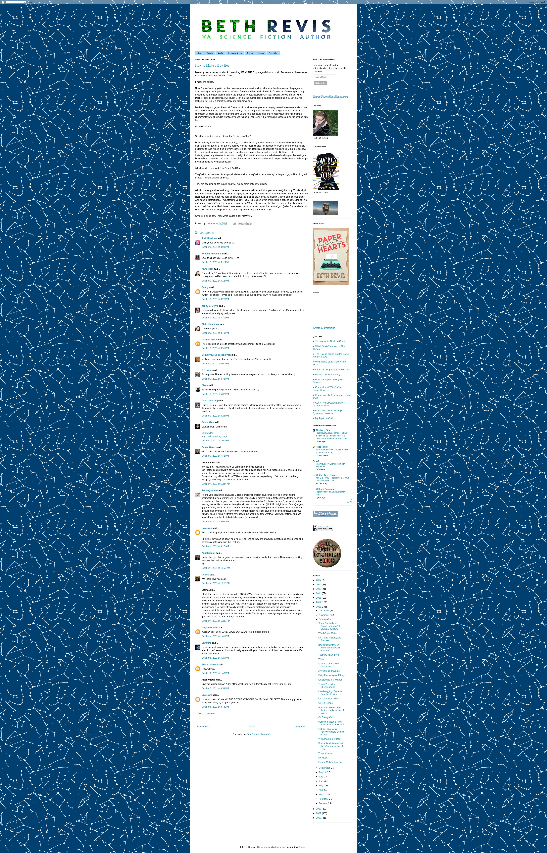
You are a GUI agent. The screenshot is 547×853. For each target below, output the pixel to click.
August (322, 772)
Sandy (205, 287)
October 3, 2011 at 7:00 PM (215, 440)
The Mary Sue (323, 430)
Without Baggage (325, 489)
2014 (319, 593)
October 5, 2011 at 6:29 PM (215, 658)
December (324, 610)
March (322, 794)
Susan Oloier (209, 447)
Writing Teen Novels (326, 475)
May (321, 785)
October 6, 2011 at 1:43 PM (215, 673)
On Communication (328, 698)
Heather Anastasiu (212, 253)
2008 (319, 818)
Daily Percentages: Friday (331, 675)
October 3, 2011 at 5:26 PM (215, 416)
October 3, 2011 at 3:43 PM (215, 333)
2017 (319, 580)
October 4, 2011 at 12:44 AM (216, 484)
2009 (319, 813)
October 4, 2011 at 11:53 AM (216, 568)
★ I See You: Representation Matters (331, 369)
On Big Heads (325, 703)
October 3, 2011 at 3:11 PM (215, 262)
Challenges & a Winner (330, 680)
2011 (319, 607)
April (321, 790)
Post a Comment (207, 713)
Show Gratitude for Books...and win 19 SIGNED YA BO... (329, 626)
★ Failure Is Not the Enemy (326, 374)
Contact (250, 53)
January (323, 803)
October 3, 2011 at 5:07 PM (215, 394)
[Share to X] (245, 223)
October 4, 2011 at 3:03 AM (215, 521)
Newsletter (273, 53)
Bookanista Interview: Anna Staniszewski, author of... (329, 648)
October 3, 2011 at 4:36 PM (215, 379)
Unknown (207, 528)
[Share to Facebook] (247, 223)
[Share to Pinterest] (250, 223)
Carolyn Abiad (209, 339)
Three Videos (325, 753)
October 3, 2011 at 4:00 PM (215, 363)
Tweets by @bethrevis (324, 328)
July (321, 776)
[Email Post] (234, 223)
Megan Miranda (210, 627)
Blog (199, 53)
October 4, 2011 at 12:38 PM (216, 621)
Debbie (205, 574)
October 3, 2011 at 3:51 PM (215, 348)
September (324, 768)
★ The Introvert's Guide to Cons (329, 341)
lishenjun (280, 847)
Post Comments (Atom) (258, 734)
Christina (206, 643)
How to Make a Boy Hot (330, 762)
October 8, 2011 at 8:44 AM (215, 707)
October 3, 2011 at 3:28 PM (215, 299)
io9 (317, 461)
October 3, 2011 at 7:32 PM (215, 456)
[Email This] (239, 223)
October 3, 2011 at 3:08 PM (215, 247)
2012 (319, 602)
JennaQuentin (209, 490)
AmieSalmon (208, 553)
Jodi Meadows (209, 238)
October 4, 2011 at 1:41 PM (215, 636)
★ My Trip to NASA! (323, 418)
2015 (319, 589)
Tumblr (261, 53)
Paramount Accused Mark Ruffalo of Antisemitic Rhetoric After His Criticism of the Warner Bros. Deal (331, 436)
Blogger (302, 847)
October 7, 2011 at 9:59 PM (215, 688)
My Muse (322, 757)
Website (210, 53)
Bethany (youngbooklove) (216, 355)
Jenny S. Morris (210, 306)
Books (220, 53)
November (324, 615)
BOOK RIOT (322, 447)
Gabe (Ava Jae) (210, 400)
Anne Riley (207, 269)
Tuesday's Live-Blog (328, 655)
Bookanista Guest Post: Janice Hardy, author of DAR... (331, 710)
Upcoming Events (235, 53)
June (321, 781)
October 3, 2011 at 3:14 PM (215, 281)
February (323, 799)
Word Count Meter (327, 633)
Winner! (322, 659)
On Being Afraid (326, 717)
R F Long (207, 370)
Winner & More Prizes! (329, 739)
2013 (319, 598)
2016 (319, 584)
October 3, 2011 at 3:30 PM (215, 317)
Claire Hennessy (210, 324)
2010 (319, 809)
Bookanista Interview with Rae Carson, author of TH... (331, 746)
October (323, 619)
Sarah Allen (208, 422)
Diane (205, 385)
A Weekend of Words (329, 671)
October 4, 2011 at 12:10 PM (216, 583)
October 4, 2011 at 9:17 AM (215, 546)
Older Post (300, 726)
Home (252, 726)
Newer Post (203, 726)
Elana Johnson (210, 664)
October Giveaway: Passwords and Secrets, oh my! (331, 732)
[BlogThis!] (242, 223)
